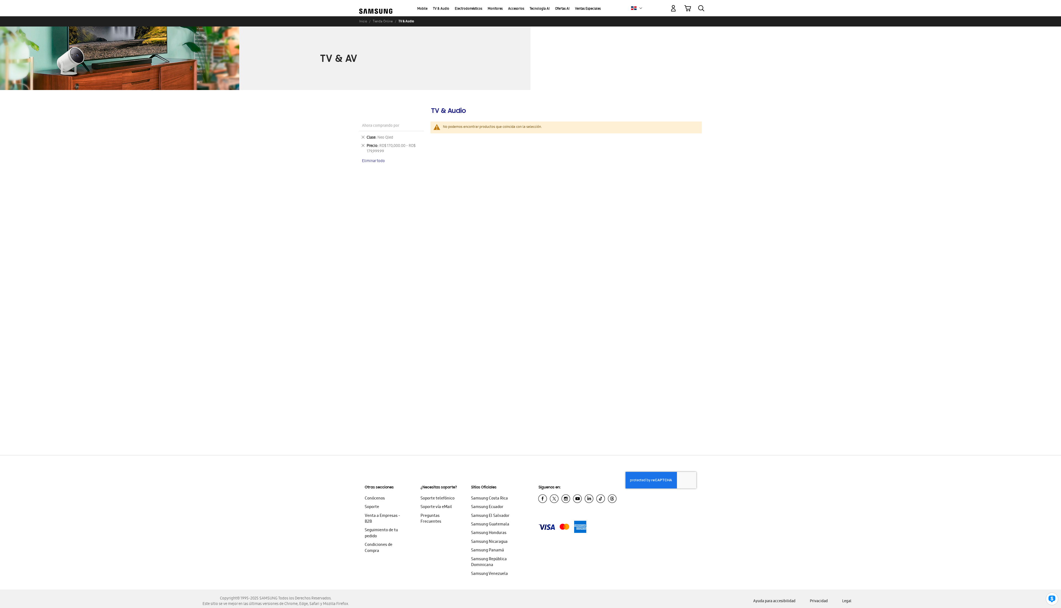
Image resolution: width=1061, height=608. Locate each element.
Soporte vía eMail (436, 507)
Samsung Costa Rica (489, 498)
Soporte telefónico (438, 498)
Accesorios (516, 9)
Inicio (363, 21)
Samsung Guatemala (490, 524)
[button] (640, 8)
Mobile (422, 9)
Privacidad (819, 601)
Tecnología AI (540, 9)
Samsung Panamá (487, 550)
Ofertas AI (562, 9)
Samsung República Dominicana (489, 562)
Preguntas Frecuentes (431, 519)
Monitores (495, 9)
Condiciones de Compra (378, 548)
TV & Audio (441, 9)
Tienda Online (383, 21)
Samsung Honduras (488, 533)
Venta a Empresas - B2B (382, 519)
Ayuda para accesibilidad (774, 601)
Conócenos (375, 498)
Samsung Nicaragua (489, 542)
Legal (846, 601)
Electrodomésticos (468, 9)
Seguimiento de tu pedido (381, 533)
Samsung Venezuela (489, 574)
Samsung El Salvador (490, 516)
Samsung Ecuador (487, 507)
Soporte (372, 507)
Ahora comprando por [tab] (380, 126)
